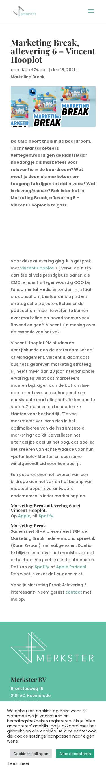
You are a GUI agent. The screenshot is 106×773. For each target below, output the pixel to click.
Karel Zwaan (35, 70)
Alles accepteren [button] (75, 753)
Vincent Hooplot (37, 268)
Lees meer (18, 763)
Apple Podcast (71, 567)
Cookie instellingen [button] (30, 753)
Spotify (46, 516)
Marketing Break (27, 77)
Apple (24, 516)
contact (73, 592)
